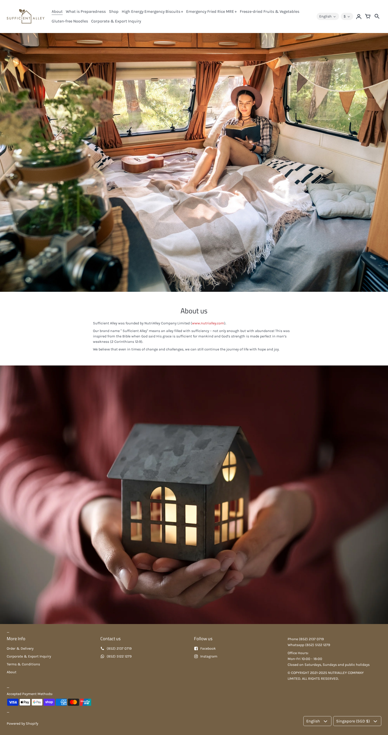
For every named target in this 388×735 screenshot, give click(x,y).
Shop (114, 11)
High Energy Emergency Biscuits (151, 11)
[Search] (376, 16)
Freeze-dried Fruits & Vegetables (269, 11)
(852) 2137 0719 (119, 648)
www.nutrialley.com (208, 323)
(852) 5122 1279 (119, 656)
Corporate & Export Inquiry (116, 21)
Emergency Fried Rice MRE (210, 11)
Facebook (208, 648)
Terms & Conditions (23, 664)
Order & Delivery (20, 648)
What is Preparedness (86, 11)
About (57, 11)
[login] (358, 16)
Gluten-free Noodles (70, 21)
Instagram (208, 656)
